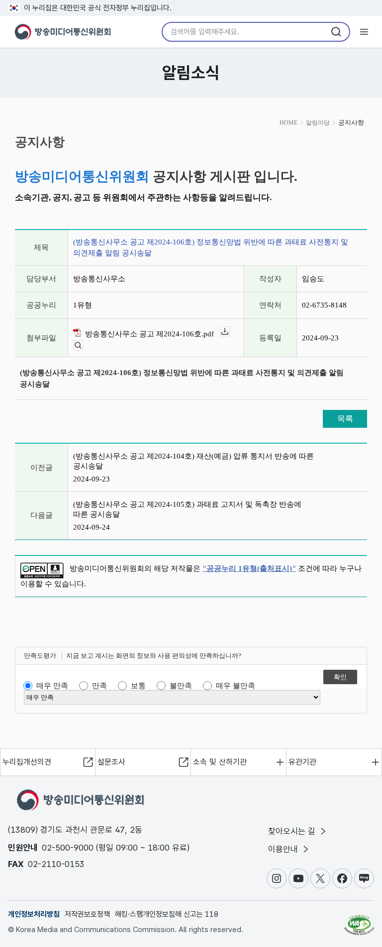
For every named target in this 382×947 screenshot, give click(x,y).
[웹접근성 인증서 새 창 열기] (359, 921)
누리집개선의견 (26, 762)
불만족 (181, 686)
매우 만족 (52, 686)
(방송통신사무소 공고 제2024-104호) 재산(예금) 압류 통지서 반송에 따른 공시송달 (193, 461)
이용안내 (284, 849)
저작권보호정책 (87, 914)
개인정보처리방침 (34, 914)
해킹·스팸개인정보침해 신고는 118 (166, 914)
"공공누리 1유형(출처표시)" (249, 568)
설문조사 (111, 762)
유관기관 (302, 762)
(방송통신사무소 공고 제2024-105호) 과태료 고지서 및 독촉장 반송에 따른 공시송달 (187, 509)
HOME (288, 122)
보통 (138, 686)
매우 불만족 (235, 686)
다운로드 (229, 331)
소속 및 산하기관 (220, 762)
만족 (99, 686)
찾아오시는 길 (293, 831)
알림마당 (318, 122)
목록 (345, 418)
